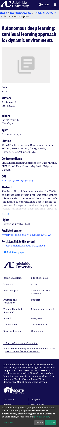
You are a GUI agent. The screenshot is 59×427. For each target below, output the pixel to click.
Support (35, 300)
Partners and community (10, 301)
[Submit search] (36, 4)
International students (43, 309)
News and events (12, 331)
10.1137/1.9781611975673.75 (17, 180)
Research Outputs (20, 12)
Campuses (36, 318)
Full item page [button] (15, 252)
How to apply (10, 290)
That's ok (50, 422)
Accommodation (39, 325)
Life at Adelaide (39, 278)
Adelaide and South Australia (41, 292)
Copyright (36, 399)
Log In (46, 4)
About (34, 284)
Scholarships (10, 325)
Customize (7, 422)
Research (8, 284)
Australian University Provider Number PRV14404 (29, 348)
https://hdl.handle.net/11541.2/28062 (23, 245)
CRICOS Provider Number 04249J (22, 351)
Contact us (37, 331)
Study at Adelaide (12, 278)
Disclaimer (9, 399)
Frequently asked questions (12, 310)
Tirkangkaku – (20, 343)
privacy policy (41, 417)
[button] (40, 4)
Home (3, 12)
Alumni (7, 318)
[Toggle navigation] (55, 5)
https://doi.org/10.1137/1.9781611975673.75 (26, 234)
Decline (39, 422)
